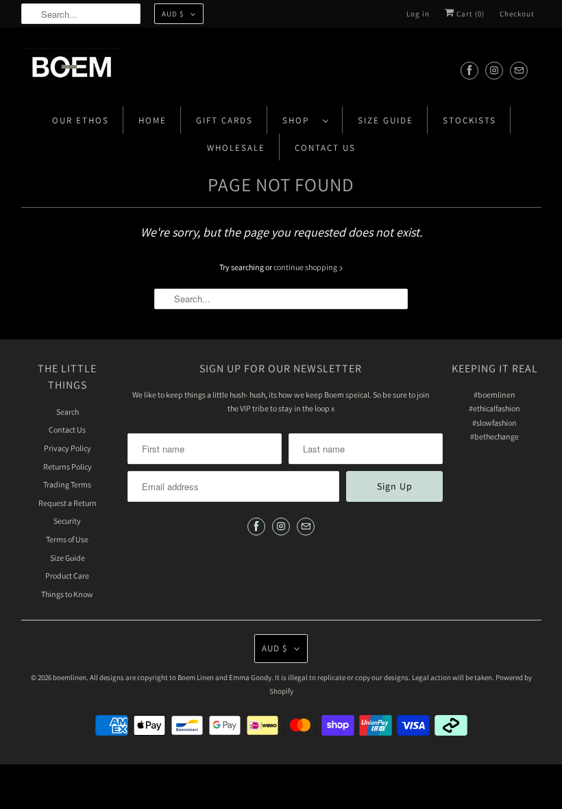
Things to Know (67, 594)
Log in (418, 14)
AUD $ (173, 14)
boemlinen (69, 677)
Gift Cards (224, 120)
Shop (299, 120)
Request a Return (67, 503)
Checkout (517, 14)
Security (67, 521)
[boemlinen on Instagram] (494, 70)
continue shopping (306, 267)
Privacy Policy (67, 448)
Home (152, 120)
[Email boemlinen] (519, 70)
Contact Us (325, 148)
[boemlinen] (281, 70)
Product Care (67, 575)
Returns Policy (67, 466)
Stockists (469, 120)
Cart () (469, 14)
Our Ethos (80, 120)
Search (67, 412)
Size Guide (385, 120)
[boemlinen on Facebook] (469, 70)
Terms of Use (67, 539)
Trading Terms (67, 484)
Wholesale (236, 148)
